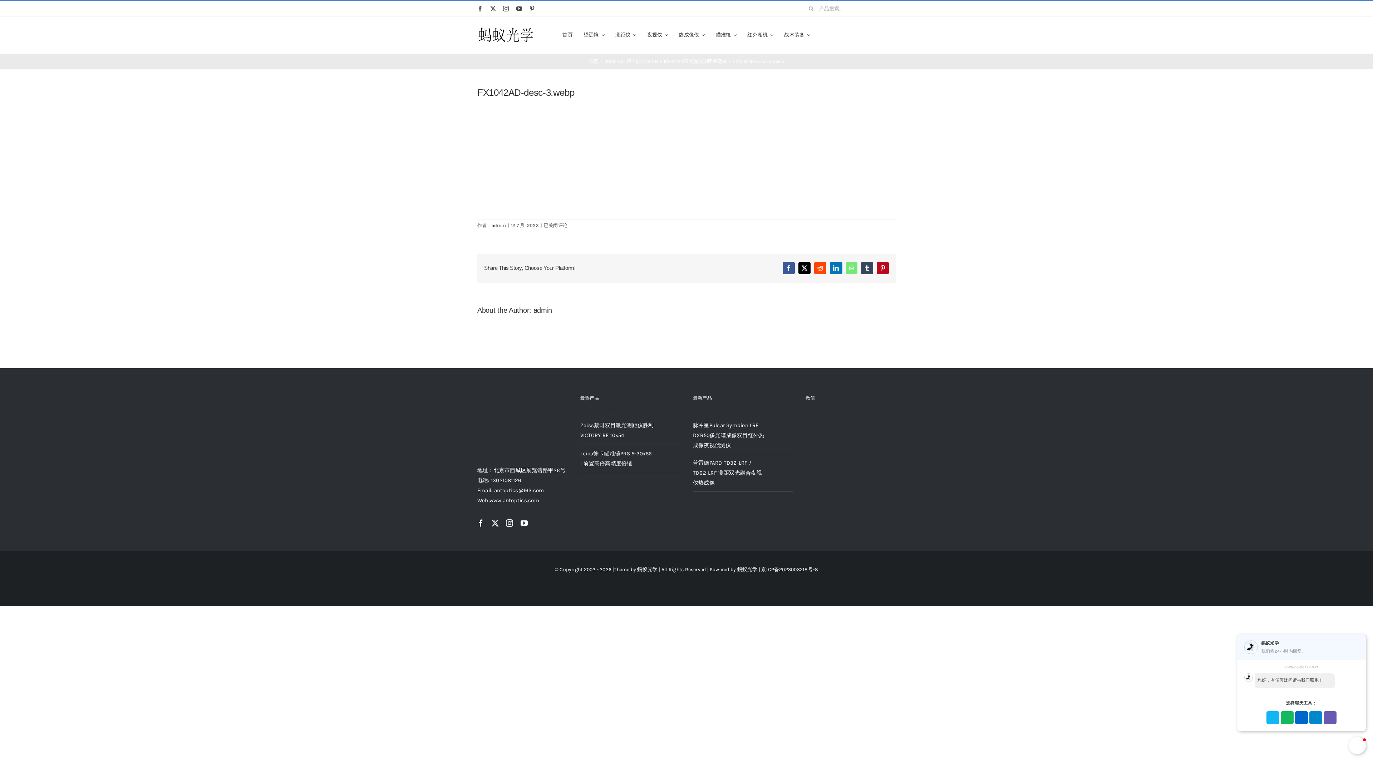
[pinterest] (532, 8)
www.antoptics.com (514, 500)
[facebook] (480, 8)
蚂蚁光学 (647, 569)
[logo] (506, 28)
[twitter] (493, 8)
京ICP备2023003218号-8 (789, 569)
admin (499, 225)
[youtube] (519, 8)
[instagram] (506, 8)
